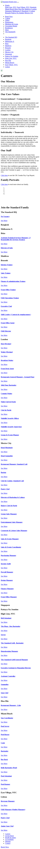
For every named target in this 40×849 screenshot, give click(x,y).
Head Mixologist (7, 448)
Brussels (8, 13)
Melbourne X (16, 11)
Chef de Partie (6, 410)
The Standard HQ (11, 37)
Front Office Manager (9, 597)
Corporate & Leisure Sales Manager (14, 530)
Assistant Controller (8, 676)
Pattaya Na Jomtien (17, 13)
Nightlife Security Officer (10, 418)
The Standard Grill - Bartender (12, 643)
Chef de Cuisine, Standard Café (12, 481)
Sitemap (8, 841)
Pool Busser (5, 734)
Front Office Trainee (8, 290)
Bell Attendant (6, 618)
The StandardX (10, 32)
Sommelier (5, 684)
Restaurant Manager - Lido (11, 705)
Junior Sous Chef (7, 826)
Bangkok (33, 7)
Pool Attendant (6, 776)
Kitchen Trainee (6, 265)
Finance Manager (7, 589)
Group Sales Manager (9, 514)
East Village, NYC (23, 7)
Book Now (9, 16)
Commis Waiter (6, 393)
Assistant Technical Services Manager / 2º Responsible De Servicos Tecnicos (16, 239)
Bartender (4, 751)
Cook (3, 743)
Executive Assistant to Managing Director (16, 668)
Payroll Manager (7, 572)
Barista (3, 472)
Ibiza (16, 9)
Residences (9, 28)
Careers (7, 834)
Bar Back (4, 759)
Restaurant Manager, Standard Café (14, 464)
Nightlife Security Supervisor (11, 427)
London (34, 9)
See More (4, 221)
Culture (7, 18)
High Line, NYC (11, 7)
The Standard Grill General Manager (14, 660)
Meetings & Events (11, 24)
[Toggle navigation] (18, 2)
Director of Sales (7, 248)
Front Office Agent (7, 323)
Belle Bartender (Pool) (9, 768)
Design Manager (7, 580)
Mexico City (29, 13)
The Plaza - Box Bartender (10, 626)
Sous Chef (4, 693)
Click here (4, 175)
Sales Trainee (5, 273)
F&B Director (6, 331)
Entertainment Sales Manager (12, 522)
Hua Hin (21, 9)
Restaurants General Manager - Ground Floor (17, 377)
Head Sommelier (7, 456)
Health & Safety (10, 838)
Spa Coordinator (7, 718)
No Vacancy (5, 216)
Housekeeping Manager (9, 651)
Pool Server (5, 726)
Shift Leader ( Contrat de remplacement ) (16, 314)
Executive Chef (6, 306)
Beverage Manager (8, 801)
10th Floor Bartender (8, 385)
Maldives (28, 9)
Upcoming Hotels (11, 26)
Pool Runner (5, 784)
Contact (7, 843)
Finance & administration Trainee (13, 281)
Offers (7, 20)
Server (3, 635)
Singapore (8, 11)
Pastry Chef (5, 489)
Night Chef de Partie (8, 402)
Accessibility (9, 839)
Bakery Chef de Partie (9, 506)
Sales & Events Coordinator (11, 547)
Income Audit (6, 564)
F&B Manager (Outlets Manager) (13, 809)
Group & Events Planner (10, 435)
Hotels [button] (7, 5)
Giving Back (9, 836)
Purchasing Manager (8, 555)
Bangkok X (26, 11)
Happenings (9, 22)
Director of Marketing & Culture (13, 497)
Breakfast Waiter (7, 360)
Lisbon (32, 11)
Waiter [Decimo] (7, 352)
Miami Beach (10, 9)
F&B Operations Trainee (10, 298)
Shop (7, 30)
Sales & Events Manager (10, 539)
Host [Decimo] (6, 344)
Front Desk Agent (7, 369)
